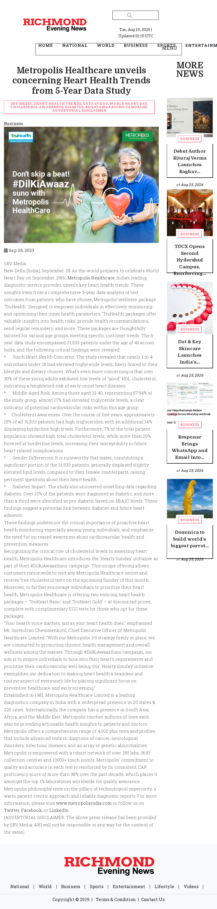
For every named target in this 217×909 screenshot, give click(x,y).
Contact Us (153, 899)
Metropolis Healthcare (91, 278)
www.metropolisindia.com (84, 803)
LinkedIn (59, 810)
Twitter (11, 810)
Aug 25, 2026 (192, 184)
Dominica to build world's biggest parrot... (190, 539)
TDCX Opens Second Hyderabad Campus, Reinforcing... (189, 260)
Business (189, 138)
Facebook (31, 810)
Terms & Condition (116, 899)
